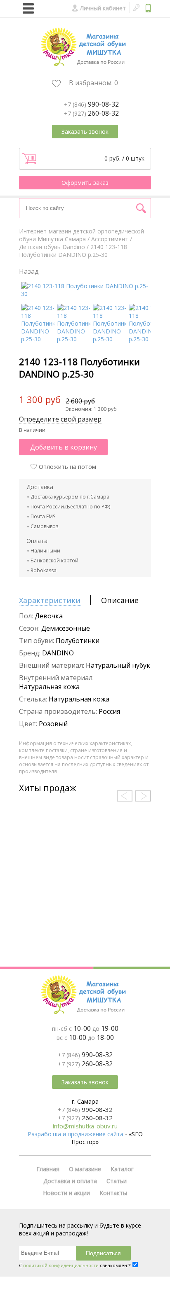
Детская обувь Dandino (52, 247)
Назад (29, 271)
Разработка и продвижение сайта (75, 1134)
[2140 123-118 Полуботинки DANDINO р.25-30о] (145, 339)
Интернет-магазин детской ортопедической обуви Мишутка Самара (81, 235)
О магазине (85, 1169)
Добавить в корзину (63, 447)
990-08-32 (91, 104)
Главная (47, 1169)
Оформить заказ (85, 182)
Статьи (116, 1181)
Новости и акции (66, 1193)
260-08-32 (91, 113)
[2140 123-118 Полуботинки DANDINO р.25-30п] (109, 339)
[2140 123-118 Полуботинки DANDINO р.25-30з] (73, 339)
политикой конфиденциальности (61, 1265)
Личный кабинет (103, 8)
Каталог (122, 1169)
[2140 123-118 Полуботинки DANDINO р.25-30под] (37, 339)
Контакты (113, 1193)
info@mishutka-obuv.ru (85, 1126)
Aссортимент (109, 239)
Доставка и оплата (70, 1181)
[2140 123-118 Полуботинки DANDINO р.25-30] (86, 294)
